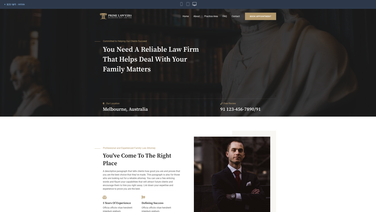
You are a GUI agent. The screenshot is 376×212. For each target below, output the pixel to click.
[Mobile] (181, 4)
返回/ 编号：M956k (16, 4)
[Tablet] (188, 4)
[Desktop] (194, 4)
